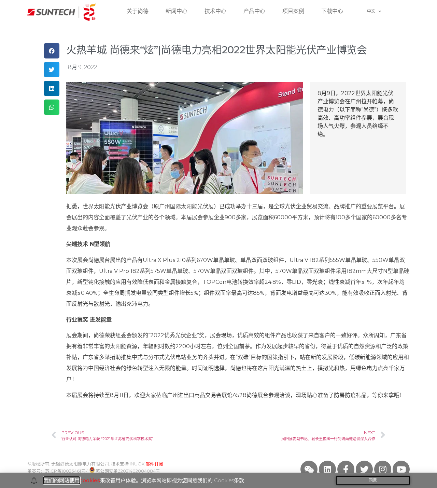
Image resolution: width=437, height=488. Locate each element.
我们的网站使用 (62, 480)
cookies (90, 480)
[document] (218, 244)
